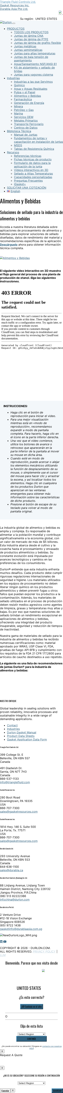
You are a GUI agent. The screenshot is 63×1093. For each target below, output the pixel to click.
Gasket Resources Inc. (14, 5)
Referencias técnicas (27, 156)
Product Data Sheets (20, 736)
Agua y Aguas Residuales (30, 88)
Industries (13, 729)
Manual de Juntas (25, 134)
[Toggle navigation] (13, 23)
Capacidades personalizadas (33, 177)
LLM (3, 955)
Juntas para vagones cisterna (33, 74)
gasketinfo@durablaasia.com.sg (21, 929)
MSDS (18, 145)
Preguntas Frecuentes (28, 180)
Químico (19, 85)
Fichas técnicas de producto (33, 159)
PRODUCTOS (15, 28)
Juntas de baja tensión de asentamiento (31, 58)
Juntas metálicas (25, 46)
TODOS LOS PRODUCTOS (31, 32)
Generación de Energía (29, 103)
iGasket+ (20, 184)
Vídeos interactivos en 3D (31, 170)
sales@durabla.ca (11, 870)
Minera (18, 106)
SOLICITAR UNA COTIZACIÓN (26, 187)
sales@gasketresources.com (19, 811)
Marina (18, 113)
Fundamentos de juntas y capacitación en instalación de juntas (38, 139)
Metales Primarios (26, 120)
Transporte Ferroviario (29, 124)
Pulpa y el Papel (24, 92)
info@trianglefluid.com (15, 782)
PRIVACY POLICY (44, 951)
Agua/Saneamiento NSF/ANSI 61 (35, 64)
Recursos (13, 152)
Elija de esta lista (31, 1026)
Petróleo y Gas (24, 110)
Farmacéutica (23, 99)
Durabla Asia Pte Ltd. (14, 9)
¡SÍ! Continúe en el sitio (32, 1006)
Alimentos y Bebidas (27, 96)
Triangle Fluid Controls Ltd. (18, 2)
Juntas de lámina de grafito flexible (37, 43)
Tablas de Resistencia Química (34, 149)
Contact (12, 725)
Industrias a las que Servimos (33, 81)
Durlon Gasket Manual (21, 732)
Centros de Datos (25, 127)
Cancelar (5, 1090)
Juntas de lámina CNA (28, 35)
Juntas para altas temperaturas (34, 53)
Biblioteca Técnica (19, 131)
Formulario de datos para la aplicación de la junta (32, 164)
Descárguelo (9, 244)
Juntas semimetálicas (28, 50)
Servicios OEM (23, 117)
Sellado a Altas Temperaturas (33, 173)
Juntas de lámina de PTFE (31, 39)
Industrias (13, 78)
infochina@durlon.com (15, 899)
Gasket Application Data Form (27, 739)
